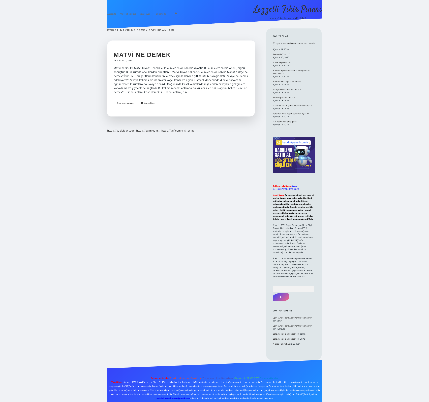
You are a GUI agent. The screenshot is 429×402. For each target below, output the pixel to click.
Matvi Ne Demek (142, 54)
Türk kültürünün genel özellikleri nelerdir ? (292, 105)
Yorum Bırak (149, 103)
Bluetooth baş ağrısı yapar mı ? (287, 81)
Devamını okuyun (127, 104)
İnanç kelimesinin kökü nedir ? (287, 89)
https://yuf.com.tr (172, 130)
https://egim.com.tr (148, 130)
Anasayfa (111, 14)
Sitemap (189, 130)
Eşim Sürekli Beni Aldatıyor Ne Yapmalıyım (292, 317)
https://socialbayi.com (121, 130)
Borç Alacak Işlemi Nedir (284, 334)
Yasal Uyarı (145, 14)
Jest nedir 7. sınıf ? (281, 54)
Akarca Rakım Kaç (281, 344)
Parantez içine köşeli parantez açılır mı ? (291, 113)
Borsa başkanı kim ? (282, 62)
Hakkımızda (160, 14)
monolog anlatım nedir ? (284, 97)
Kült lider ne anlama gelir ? (285, 121)
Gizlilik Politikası (128, 14)
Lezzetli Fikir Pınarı (288, 10)
